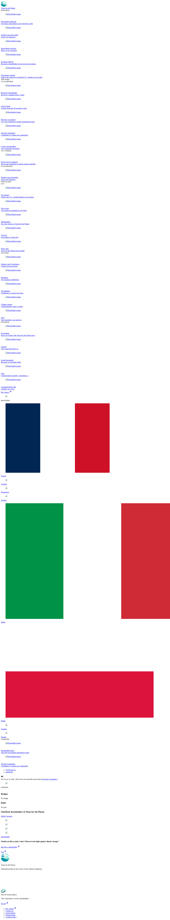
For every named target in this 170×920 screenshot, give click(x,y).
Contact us (9, 911)
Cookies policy (11, 917)
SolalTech (9, 772)
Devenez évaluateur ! (50, 779)
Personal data (10, 915)
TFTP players (10, 770)
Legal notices (10, 913)
